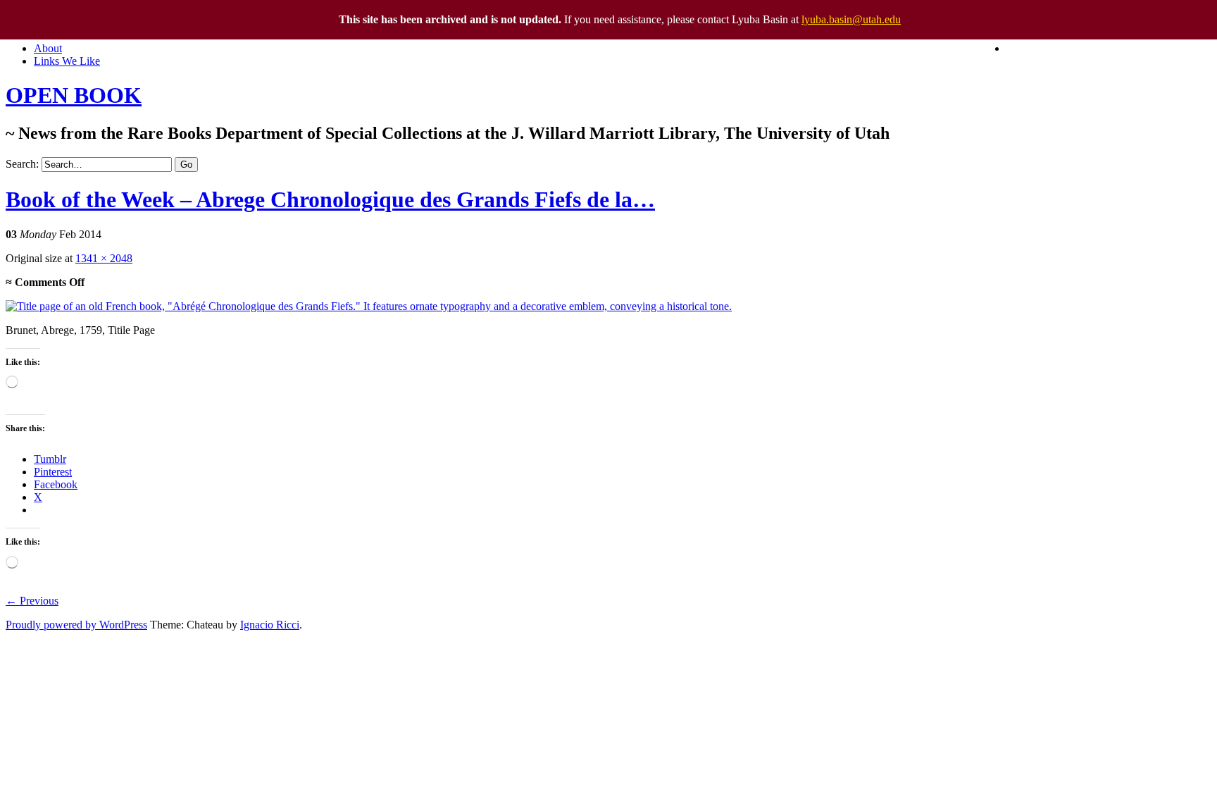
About (48, 48)
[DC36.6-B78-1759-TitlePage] (369, 306)
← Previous (32, 601)
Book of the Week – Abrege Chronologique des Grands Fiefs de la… (330, 199)
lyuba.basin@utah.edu (851, 19)
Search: (22, 164)
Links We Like (67, 61)
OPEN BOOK (74, 95)
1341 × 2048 (103, 258)
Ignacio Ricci (269, 625)
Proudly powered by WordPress (76, 625)
